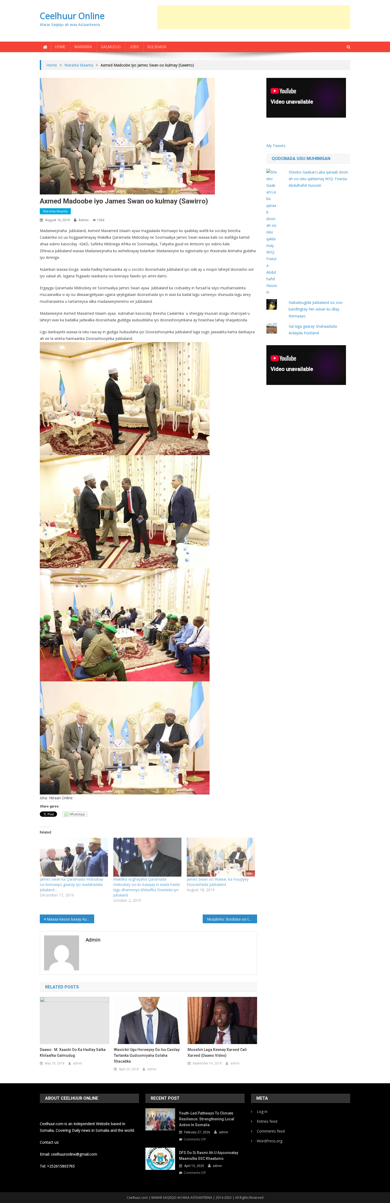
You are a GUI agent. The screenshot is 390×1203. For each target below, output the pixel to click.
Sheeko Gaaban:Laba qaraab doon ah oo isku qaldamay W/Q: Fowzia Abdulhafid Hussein (318, 179)
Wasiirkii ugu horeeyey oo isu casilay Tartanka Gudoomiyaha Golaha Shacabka (147, 1055)
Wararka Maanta (55, 211)
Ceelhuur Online (72, 15)
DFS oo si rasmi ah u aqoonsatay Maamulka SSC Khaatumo (208, 1156)
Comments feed (271, 1131)
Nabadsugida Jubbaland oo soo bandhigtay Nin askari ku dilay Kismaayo (316, 309)
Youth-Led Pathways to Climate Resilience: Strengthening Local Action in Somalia (206, 1119)
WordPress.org (269, 1140)
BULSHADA (157, 47)
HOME (60, 47)
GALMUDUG (111, 47)
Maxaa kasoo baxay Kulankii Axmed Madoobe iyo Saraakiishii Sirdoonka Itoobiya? (70, 919)
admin (84, 220)
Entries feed (267, 1121)
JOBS (134, 47)
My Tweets (275, 145)
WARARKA (83, 47)
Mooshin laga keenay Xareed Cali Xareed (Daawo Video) (217, 1052)
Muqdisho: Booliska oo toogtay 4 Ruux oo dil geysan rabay (232, 919)
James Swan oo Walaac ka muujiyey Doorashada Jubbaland (218, 882)
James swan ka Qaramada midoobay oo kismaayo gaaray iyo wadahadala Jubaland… (71, 884)
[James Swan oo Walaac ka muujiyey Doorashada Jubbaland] (221, 857)
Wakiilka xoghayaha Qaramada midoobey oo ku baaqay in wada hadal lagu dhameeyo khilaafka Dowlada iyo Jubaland (146, 887)
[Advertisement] (253, 17)
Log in (262, 1111)
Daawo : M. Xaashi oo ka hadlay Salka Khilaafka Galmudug (73, 1052)
